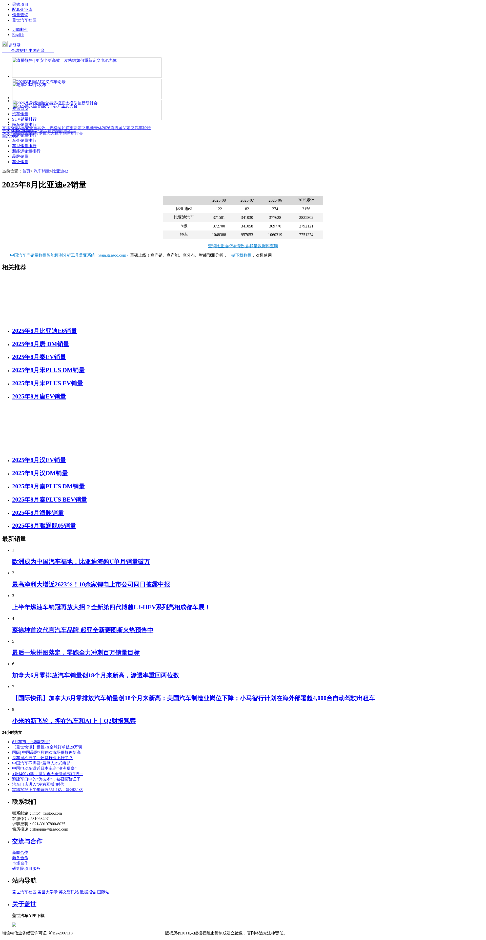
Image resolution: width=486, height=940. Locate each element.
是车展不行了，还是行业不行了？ (42, 758)
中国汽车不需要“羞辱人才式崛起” (42, 763)
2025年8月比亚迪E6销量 (44, 331)
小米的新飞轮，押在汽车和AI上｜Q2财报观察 (74, 721)
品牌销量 (20, 156)
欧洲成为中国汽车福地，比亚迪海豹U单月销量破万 (81, 561)
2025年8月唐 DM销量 (40, 344)
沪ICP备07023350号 (94, 933)
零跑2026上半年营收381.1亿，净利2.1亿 (47, 790)
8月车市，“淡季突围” (31, 742)
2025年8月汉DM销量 (40, 473)
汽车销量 (20, 114)
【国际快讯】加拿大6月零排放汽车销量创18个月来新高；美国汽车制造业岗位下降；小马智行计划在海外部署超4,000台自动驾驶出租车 (193, 698)
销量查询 (20, 15)
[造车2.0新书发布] (50, 101)
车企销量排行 (24, 140)
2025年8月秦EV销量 (39, 357)
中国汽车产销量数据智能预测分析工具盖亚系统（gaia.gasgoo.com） (70, 255)
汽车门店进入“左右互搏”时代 (38, 784)
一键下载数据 (239, 255)
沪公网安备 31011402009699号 (138, 933)
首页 (26, 171)
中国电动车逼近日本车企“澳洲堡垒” (44, 768)
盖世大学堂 (47, 892)
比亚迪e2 (60, 171)
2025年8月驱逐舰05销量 (44, 525)
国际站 (103, 892)
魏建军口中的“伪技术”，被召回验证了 (46, 779)
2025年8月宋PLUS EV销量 (47, 383)
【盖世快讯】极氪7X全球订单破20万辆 (47, 747)
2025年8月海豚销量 (38, 512)
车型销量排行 (24, 146)
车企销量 (20, 162)
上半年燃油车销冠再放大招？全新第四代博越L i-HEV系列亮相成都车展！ (111, 607)
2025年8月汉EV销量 (39, 460)
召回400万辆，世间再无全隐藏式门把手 (47, 774)
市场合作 (20, 863)
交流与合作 (27, 841)
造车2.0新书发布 (16, 131)
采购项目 (20, 4)
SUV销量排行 (24, 119)
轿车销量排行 (24, 124)
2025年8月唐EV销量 (39, 396)
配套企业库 (22, 9)
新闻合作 (20, 852)
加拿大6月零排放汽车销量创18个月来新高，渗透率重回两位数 (95, 675)
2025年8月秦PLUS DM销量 (48, 486)
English (18, 34)
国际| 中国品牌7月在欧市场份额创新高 (46, 752)
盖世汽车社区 (24, 20)
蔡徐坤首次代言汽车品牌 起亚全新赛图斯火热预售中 (82, 630)
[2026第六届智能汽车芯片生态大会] (50, 122)
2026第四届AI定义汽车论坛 (126, 128)
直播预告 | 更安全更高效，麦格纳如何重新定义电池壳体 (52, 128)
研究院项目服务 (26, 868)
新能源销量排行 (26, 151)
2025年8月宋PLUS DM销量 (48, 370)
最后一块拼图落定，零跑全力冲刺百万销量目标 (76, 652)
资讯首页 (20, 108)
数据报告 (88, 892)
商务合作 (20, 858)
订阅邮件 (20, 29)
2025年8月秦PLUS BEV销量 (49, 499)
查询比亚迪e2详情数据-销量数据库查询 (243, 246)
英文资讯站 (69, 892)
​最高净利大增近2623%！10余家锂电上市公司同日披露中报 (91, 584)
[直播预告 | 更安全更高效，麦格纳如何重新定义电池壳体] (86, 76)
